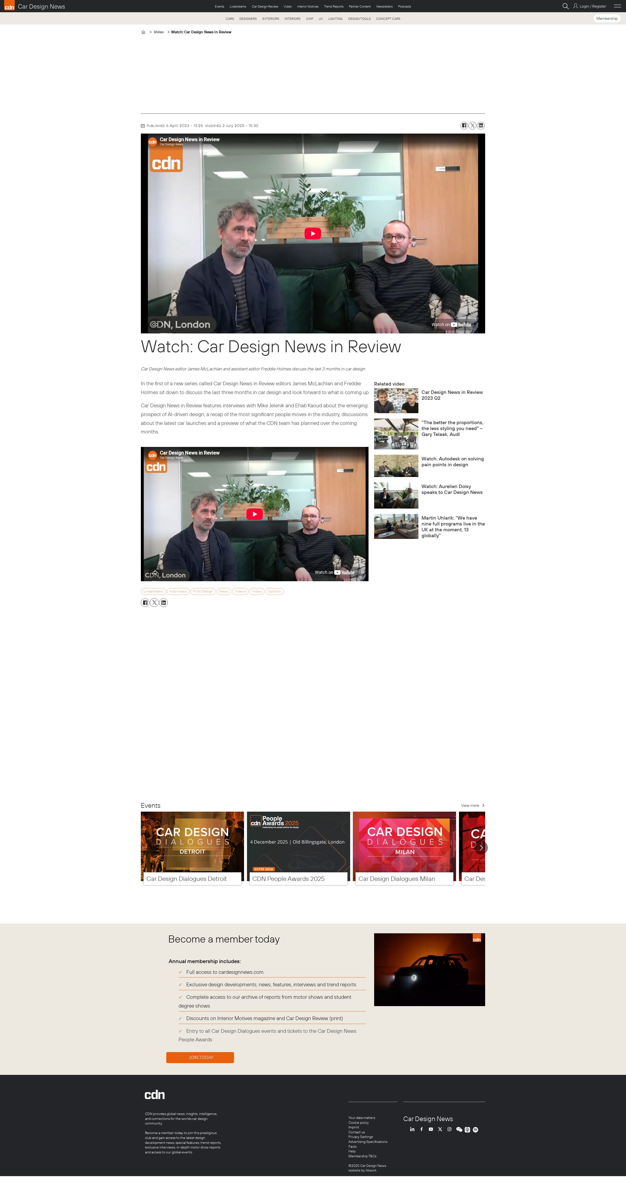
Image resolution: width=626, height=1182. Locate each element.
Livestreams (238, 6)
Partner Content (360, 6)
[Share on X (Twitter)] (472, 126)
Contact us (356, 1132)
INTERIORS (293, 19)
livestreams (153, 591)
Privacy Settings (360, 1137)
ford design (203, 591)
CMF (309, 19)
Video (288, 6)
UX (321, 19)
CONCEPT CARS (388, 19)
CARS (230, 19)
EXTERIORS (270, 19)
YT (432, 1130)
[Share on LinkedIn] (481, 126)
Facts (352, 1146)
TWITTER (441, 1130)
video (257, 591)
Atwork (371, 1170)
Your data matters (361, 1117)
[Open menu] (617, 6)
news (223, 591)
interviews (178, 591)
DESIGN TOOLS (359, 19)
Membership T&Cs (362, 1156)
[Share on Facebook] (464, 126)
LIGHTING (335, 19)
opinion (274, 591)
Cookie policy (358, 1122)
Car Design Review (265, 6)
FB (422, 1130)
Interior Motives (308, 6)
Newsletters (384, 6)
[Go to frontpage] (34, 5)
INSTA (450, 1130)
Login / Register (593, 6)
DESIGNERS (248, 19)
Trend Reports (334, 6)
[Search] (565, 6)
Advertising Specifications (367, 1141)
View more (470, 805)
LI (413, 1130)
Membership (607, 18)
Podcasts (404, 6)
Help (352, 1151)
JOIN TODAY (201, 1057)
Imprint (353, 1127)
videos (240, 591)
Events (219, 6)
